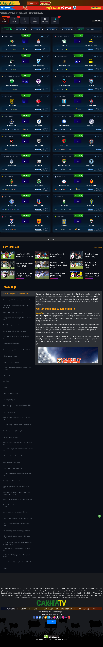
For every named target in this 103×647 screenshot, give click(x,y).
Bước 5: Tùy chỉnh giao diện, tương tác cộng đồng (16, 524)
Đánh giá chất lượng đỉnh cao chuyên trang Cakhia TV (16, 306)
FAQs (94, 609)
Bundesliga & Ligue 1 (9, 400)
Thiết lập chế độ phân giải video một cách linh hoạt (17, 474)
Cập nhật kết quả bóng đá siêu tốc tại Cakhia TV (17, 424)
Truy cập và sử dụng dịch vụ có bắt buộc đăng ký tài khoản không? (17, 543)
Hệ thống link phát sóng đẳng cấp (13, 312)
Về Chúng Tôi (12, 609)
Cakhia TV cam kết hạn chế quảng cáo (14, 331)
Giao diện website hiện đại (11, 343)
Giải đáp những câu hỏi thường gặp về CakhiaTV (17, 531)
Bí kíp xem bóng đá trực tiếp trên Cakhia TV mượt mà (17, 449)
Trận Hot (22, 29)
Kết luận (5, 568)
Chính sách (25, 609)
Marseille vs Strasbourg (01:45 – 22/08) (92, 255)
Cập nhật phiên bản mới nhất (11, 481)
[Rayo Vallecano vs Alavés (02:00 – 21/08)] (42, 275)
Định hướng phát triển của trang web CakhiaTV (17, 300)
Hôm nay (53, 29)
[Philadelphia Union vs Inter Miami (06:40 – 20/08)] (7, 275)
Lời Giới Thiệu (9, 287)
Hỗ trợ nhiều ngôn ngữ (10, 356)
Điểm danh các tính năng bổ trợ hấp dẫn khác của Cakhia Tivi (17, 406)
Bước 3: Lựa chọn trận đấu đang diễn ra (15, 512)
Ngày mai (68, 29)
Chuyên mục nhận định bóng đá (13, 431)
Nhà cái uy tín (32, 3)
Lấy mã (51, 622)
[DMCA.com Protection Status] (51, 637)
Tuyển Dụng (83, 609)
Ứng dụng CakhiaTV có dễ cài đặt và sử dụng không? (16, 549)
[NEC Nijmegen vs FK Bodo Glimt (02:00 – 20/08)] (76, 275)
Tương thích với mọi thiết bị (11, 362)
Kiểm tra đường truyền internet (12, 456)
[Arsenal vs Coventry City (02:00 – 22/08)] (42, 255)
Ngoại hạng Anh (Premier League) (13, 375)
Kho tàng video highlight (10, 437)
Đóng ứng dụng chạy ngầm (11, 462)
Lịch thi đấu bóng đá (9, 412)
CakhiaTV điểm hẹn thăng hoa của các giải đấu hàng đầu (17, 368)
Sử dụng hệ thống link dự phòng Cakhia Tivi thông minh (16, 487)
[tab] (4, 20)
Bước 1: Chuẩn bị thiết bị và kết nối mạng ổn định (17, 499)
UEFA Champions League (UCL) (12, 393)
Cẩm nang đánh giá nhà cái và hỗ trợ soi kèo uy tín (17, 337)
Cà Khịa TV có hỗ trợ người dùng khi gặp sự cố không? (17, 555)
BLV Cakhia (38, 29)
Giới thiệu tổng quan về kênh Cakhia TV (16, 293)
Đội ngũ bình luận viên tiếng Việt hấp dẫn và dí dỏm (17, 318)
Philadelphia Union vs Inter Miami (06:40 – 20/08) (24, 274)
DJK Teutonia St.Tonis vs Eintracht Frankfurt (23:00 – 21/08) (58, 265)
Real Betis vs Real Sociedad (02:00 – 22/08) (24, 264)
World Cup (6, 381)
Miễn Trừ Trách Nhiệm (65, 609)
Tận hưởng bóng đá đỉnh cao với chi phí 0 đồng (17, 350)
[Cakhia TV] (7, 3)
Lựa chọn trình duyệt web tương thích (14, 468)
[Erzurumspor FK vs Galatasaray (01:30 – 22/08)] (76, 265)
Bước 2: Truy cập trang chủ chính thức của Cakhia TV (15, 505)
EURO (5, 387)
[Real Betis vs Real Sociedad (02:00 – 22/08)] (7, 265)
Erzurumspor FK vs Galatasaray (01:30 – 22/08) (91, 265)
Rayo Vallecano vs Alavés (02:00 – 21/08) (57, 274)
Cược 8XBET (45, 3)
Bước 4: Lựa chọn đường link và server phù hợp (17, 518)
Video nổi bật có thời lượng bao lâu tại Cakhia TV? (17, 562)
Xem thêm (51, 239)
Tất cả (83, 29)
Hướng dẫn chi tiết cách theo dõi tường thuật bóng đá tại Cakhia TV (16, 493)
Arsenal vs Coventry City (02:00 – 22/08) (57, 255)
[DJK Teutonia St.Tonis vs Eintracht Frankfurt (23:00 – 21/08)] (42, 265)
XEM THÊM (97, 247)
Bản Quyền (48, 609)
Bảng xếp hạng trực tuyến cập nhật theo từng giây (16, 418)
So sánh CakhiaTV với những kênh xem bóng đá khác (17, 443)
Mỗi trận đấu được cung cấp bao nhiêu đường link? (16, 537)
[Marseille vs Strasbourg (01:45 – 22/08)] (76, 255)
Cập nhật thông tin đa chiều (11, 325)
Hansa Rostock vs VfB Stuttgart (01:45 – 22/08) (24, 255)
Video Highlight (11, 247)
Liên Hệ (37, 609)
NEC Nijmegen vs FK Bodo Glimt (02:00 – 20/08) (92, 274)
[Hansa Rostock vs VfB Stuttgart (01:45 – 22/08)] (7, 255)
